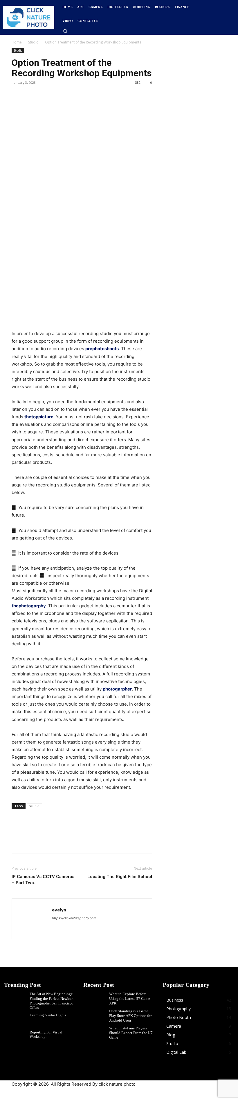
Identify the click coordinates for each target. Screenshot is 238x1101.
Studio (33, 42)
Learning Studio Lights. (48, 1015)
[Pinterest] (44, 95)
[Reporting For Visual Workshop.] (17, 1037)
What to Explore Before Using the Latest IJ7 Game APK (129, 998)
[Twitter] (31, 95)
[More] (71, 95)
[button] (65, 31)
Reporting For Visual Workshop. (46, 1034)
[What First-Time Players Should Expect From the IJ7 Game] (96, 1033)
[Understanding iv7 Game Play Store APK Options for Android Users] (96, 1016)
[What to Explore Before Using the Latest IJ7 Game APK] (96, 999)
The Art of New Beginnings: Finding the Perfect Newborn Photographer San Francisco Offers (52, 1001)
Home (17, 42)
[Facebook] (17, 95)
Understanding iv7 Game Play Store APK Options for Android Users (130, 1015)
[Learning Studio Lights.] (17, 1020)
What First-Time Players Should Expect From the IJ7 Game (131, 1032)
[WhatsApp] (57, 95)
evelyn (59, 910)
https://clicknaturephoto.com (74, 918)
